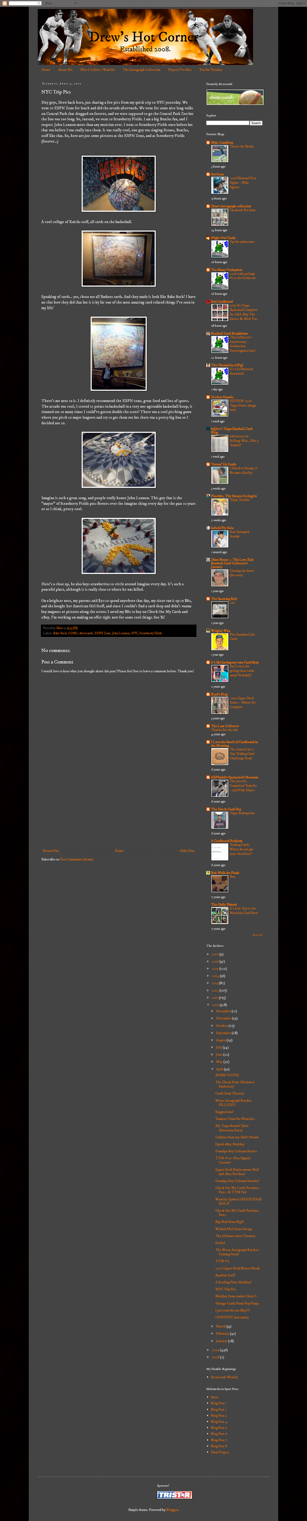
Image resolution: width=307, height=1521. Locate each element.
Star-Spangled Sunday (239, 534)
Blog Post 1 (219, 1403)
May (219, 1061)
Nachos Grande (222, 397)
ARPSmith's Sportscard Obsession (234, 777)
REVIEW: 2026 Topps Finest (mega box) (243, 405)
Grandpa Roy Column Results (236, 1151)
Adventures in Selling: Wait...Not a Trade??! (244, 440)
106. (232, 603)
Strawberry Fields (151, 633)
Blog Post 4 (219, 1421)
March (221, 1326)
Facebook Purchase (243, 210)
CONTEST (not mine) (232, 1317)
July (219, 1047)
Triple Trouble (239, 500)
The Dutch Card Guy (226, 809)
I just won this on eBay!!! (232, 1310)
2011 (215, 997)
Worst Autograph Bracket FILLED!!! (233, 1102)
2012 (215, 990)
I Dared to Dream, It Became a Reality (244, 470)
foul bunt (217, 174)
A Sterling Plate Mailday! (233, 1282)
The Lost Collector (225, 726)
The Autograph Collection (141, 69)
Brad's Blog (219, 694)
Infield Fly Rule (222, 528)
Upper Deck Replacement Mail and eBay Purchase (237, 1171)
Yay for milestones (242, 242)
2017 (215, 954)
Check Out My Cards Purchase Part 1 (237, 1212)
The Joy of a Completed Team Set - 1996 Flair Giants (243, 785)
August (221, 1040)
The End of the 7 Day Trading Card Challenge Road (242, 754)
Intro (214, 1397)
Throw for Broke (242, 146)
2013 (215, 983)
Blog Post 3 (219, 1415)
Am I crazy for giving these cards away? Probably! (242, 670)
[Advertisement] (118, 809)
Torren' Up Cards (223, 464)
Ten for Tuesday (210, 69)
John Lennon (121, 633)
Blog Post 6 (219, 1434)
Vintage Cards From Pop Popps (237, 1303)
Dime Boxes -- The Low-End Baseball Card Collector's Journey (232, 563)
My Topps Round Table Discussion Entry (232, 1127)
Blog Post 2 (219, 1409)
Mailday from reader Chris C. (236, 1296)
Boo (233, 877)
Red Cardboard (222, 301)
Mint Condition (222, 142)
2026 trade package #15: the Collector (243, 276)
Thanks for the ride (224, 730)
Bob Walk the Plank (225, 873)
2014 (216, 976)
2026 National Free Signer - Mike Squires (243, 182)
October (222, 1025)
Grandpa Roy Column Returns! (237, 1181)
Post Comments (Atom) (76, 859)
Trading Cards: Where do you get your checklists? (242, 849)
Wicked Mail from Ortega (233, 1229)
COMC (73, 633)
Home (46, 69)
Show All (258, 935)
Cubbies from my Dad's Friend (236, 1137)
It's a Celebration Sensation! (241, 371)
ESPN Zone (103, 633)
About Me (65, 69)
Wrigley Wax (220, 630)
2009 (216, 1350)
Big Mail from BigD (229, 1221)
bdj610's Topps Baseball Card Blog (231, 431)
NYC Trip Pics (225, 1289)
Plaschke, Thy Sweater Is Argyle (234, 496)
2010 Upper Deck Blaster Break (237, 1268)
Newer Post (50, 851)
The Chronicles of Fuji (227, 365)
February (223, 1333)
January (222, 1341)
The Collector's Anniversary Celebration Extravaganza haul (242, 344)
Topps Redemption (242, 813)
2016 (215, 961)
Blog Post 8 (219, 1446)
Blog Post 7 (219, 1440)
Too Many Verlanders (226, 270)
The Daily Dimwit (224, 904)
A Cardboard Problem (226, 841)
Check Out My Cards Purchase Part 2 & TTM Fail (237, 1190)
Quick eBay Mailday (230, 1144)
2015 (215, 968)
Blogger (172, 1510)
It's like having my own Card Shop (235, 662)
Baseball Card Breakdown (229, 333)
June (219, 1054)
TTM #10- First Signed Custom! (232, 1160)
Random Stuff (225, 1275)
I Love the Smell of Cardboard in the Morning (234, 744)
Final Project (220, 1452)
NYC (134, 633)
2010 (216, 1005)
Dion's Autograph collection (231, 206)
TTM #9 (222, 1261)
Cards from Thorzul (229, 1093)
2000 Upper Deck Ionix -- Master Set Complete (243, 702)
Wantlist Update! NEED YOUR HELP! (238, 1201)
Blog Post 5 (219, 1427)
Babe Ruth (60, 633)
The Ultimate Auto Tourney (235, 1236)
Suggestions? (224, 1112)
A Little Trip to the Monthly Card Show (244, 910)
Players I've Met (179, 69)
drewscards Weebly (224, 1377)
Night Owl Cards (223, 238)
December (223, 1011)
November (224, 1018)
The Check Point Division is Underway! (234, 1084)
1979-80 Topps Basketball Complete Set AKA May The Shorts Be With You (244, 312)
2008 (216, 1357)
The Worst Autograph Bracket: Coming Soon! (237, 1252)
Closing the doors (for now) (242, 573)
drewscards (86, 633)
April (220, 1069)
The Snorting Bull (224, 598)
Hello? (220, 1243)
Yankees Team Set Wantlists (235, 1119)
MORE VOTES (227, 1075)
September (224, 1033)
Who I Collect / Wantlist (97, 69)
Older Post (187, 851)
